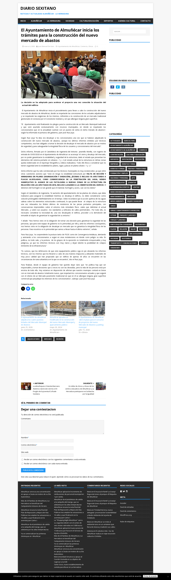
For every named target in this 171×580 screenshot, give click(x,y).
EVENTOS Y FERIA (128, 164)
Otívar (113, 215)
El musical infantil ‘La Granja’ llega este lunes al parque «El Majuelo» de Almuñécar (102, 494)
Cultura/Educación (89, 21)
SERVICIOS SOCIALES (118, 234)
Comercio (84, 46)
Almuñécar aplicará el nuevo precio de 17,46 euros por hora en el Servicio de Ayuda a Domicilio (68, 530)
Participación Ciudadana (121, 224)
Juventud (132, 182)
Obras (90, 46)
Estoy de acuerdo (150, 576)
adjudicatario (33, 339)
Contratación (116, 155)
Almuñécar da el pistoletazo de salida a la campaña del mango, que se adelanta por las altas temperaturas (35, 527)
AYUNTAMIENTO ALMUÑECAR (121, 145)
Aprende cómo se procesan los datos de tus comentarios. (80, 477)
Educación (139, 159)
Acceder (123, 503)
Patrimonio (140, 224)
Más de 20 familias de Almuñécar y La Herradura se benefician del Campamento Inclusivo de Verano (35, 503)
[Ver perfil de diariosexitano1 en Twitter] (124, 491)
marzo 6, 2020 (29, 46)
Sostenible (126, 238)
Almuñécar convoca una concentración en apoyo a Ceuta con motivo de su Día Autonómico (36, 494)
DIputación (127, 159)
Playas (113, 229)
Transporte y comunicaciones (123, 243)
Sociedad (70, 21)
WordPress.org (126, 515)
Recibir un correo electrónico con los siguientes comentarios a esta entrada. (55, 459)
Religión (123, 229)
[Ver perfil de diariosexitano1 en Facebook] (121, 491)
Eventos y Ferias (117, 169)
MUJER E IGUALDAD (134, 201)
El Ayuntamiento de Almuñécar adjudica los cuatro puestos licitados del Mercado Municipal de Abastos (33, 321)
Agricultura (129, 141)
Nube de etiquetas (127, 521)
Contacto (145, 21)
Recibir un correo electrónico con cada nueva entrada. (46, 463)
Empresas (114, 164)
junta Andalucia (117, 182)
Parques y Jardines (128, 215)
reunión (59, 339)
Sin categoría (135, 234)
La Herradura (53, 21)
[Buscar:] (129, 31)
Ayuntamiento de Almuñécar (69, 46)
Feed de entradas (127, 507)
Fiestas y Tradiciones (137, 169)
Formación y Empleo (119, 173)
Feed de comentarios (128, 511)
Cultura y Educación (135, 155)
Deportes (108, 21)
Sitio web (24, 452)
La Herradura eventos (119, 187)
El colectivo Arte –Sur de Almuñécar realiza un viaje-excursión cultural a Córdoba (101, 533)
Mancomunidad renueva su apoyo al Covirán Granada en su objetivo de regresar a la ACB (68, 559)
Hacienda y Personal (119, 178)
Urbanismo (115, 248)
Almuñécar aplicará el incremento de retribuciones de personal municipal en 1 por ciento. (69, 494)
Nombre (24, 437)
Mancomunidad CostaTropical (123, 192)
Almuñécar (36, 21)
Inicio (23, 21)
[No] (168, 576)
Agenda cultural (126, 21)
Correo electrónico (28, 445)
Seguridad (143, 229)
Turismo (143, 243)
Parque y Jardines (118, 220)
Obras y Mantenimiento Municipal (125, 210)
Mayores (131, 197)
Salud (133, 229)
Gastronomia (137, 173)
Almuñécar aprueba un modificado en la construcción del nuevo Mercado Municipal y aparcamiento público (62, 321)
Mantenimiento (117, 197)
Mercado (48, 339)
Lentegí (136, 187)
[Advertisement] (63, 361)
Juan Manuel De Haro (46, 46)
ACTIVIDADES (115, 141)
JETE (133, 178)
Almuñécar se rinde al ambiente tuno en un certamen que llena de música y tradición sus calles (101, 524)
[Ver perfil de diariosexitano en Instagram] (127, 491)
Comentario (26, 418)
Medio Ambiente (117, 201)
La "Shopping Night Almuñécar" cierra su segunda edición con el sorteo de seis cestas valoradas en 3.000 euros (68, 523)
